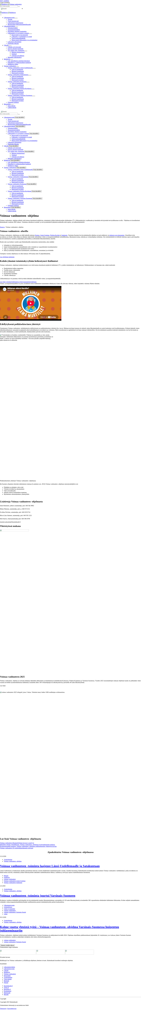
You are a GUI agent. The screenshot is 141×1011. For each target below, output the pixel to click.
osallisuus (7, 877)
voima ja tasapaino (9, 909)
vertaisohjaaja (8, 907)
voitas (5, 914)
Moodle (6, 994)
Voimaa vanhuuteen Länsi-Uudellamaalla (20, 68)
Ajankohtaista (8, 859)
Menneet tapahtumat (18, 71)
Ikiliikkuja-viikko (13, 64)
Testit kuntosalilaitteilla (18, 38)
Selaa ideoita (11, 106)
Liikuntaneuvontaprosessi (15, 23)
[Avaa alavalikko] (15, 26)
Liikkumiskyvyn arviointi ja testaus (18, 33)
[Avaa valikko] (1, 11)
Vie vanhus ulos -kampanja (16, 50)
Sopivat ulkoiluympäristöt (15, 49)
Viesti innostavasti (13, 21)
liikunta (6, 876)
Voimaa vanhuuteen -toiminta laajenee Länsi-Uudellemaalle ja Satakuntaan (50, 866)
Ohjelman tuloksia (13, 102)
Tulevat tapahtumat (17, 69)
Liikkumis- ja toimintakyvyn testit (22, 36)
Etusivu (2, 227)
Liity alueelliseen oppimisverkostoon (19, 61)
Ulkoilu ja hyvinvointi (14, 47)
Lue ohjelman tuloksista (7, 257)
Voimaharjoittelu (13, 28)
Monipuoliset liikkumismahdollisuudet (19, 24)
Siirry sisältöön (4, 1)
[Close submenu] (17, 26)
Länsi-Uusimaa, (45, 235)
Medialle (6, 981)
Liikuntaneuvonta (9, 17)
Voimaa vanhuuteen (10, 66)
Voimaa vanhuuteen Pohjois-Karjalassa (19, 88)
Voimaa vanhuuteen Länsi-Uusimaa (14, 881)
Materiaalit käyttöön (18, 73)
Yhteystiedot (8, 979)
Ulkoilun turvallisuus (18, 55)
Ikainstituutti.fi (8, 986)
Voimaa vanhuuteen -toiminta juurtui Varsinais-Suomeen (37, 895)
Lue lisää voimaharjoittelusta (8, 282)
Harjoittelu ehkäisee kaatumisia (17, 31)
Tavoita (10, 19)
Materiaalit (7, 993)
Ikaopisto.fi (7, 989)
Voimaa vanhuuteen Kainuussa (17, 81)
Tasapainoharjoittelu (14, 29)
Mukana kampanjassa (18, 52)
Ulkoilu (6, 45)
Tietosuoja (3, 1008)
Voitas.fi (6, 987)
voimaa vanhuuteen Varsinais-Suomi (15, 912)
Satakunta (64, 235)
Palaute (6, 982)
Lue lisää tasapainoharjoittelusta (26, 282)
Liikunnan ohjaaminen (14, 42)
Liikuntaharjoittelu (9, 26)
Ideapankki (7, 104)
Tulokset (14, 54)
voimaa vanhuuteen (10, 879)
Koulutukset (7, 991)
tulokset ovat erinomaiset (116, 235)
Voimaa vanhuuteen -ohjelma (12, 861)
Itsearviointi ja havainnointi (20, 35)
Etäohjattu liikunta (13, 43)
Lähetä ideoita (12, 107)
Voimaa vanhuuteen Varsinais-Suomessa (20, 95)
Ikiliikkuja (7, 59)
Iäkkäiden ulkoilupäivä (14, 57)
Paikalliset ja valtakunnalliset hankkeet (19, 62)
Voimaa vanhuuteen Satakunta (13, 882)
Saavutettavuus (11, 1008)
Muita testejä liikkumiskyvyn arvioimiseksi (24, 40)
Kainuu (37, 235)
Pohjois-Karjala (55, 235)
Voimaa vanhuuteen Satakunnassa (18, 74)
